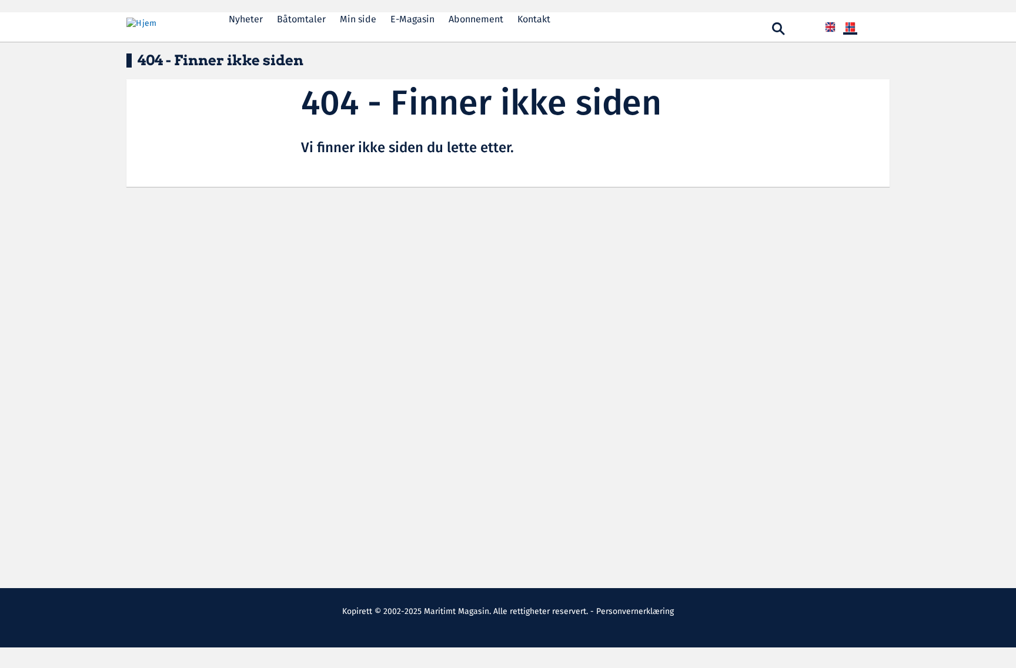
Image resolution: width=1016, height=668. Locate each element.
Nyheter (246, 19)
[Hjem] (168, 24)
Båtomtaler (301, 19)
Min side (358, 19)
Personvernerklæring (635, 611)
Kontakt (533, 19)
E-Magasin (412, 19)
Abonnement (476, 19)
